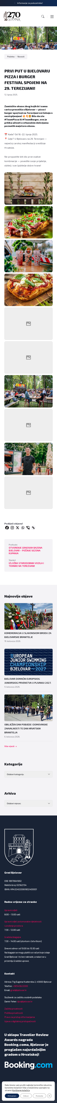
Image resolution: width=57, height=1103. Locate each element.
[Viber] (28, 527)
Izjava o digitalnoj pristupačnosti (20, 1021)
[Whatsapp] (22, 527)
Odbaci (26, 1096)
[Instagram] (12, 527)
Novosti (21, 56)
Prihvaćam (12, 1096)
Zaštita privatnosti (13, 1008)
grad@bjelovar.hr (19, 990)
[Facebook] (7, 527)
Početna (10, 56)
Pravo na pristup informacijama (19, 1017)
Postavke (39, 1096)
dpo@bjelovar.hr (25, 1001)
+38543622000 (20, 986)
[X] (17, 527)
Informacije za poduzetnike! (30, 3)
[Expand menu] (52, 16)
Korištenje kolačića (21, 1090)
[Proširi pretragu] (43, 16)
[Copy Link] (33, 527)
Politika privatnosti (13, 1013)
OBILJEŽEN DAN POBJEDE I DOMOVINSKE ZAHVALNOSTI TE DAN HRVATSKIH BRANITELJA (26, 728)
